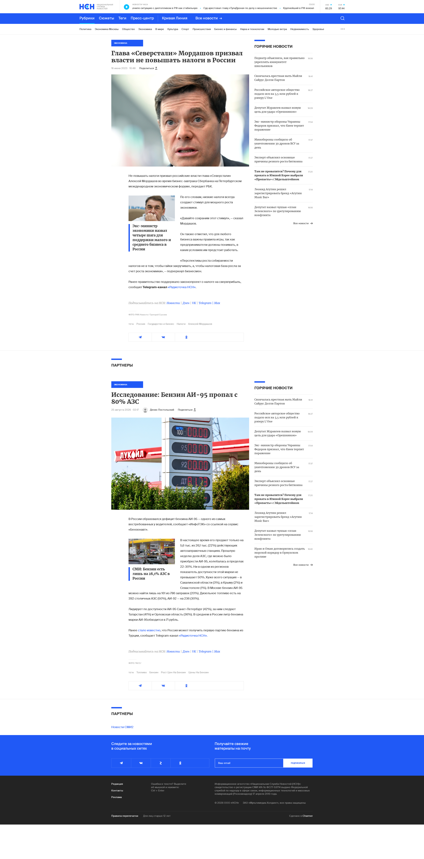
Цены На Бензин (198, 672)
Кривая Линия (174, 18)
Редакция (117, 784)
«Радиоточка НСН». (193, 636)
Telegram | (206, 303)
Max (217, 303)
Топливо (141, 672)
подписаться (298, 763)
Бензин (153, 672)
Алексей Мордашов (200, 324)
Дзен (186, 303)
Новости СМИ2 (122, 727)
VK (194, 303)
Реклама (116, 797)
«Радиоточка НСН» (182, 287)
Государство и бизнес (161, 324)
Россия (140, 324)
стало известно (149, 630)
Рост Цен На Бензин (173, 672)
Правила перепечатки (124, 816)
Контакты (117, 790)
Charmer (308, 816)
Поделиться (146, 68)
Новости (173, 303)
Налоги (181, 324)
